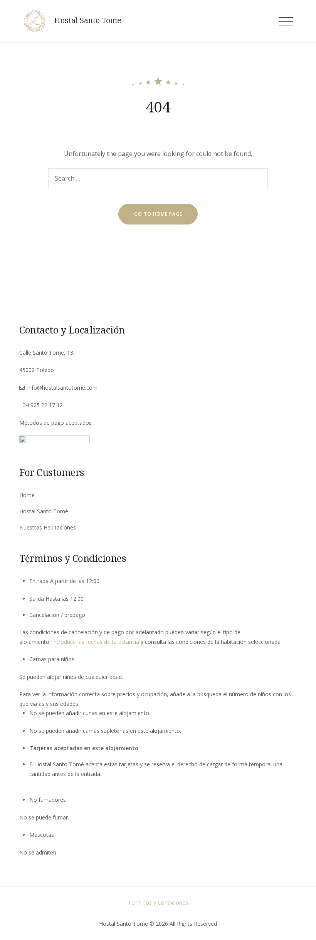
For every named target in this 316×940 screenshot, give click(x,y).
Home (27, 495)
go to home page (158, 214)
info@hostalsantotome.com (62, 387)
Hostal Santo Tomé (43, 511)
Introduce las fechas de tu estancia (95, 641)
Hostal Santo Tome (87, 20)
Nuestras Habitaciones (47, 527)
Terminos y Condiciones (158, 902)
